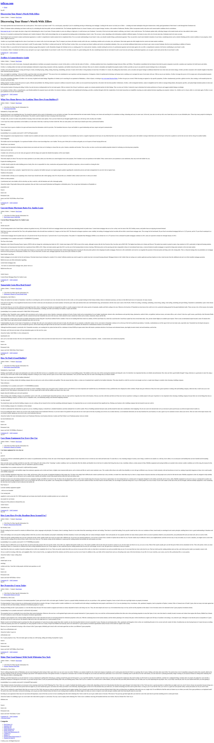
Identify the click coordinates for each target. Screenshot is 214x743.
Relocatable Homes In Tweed (12, 594)
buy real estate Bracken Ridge (110, 78)
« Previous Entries (5, 718)
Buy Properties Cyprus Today (13, 585)
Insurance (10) (8, 726)
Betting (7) (7, 735)
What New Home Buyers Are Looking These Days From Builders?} (29, 99)
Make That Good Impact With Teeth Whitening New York (25, 657)
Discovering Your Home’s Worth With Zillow (20, 14)
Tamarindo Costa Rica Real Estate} (16, 285)
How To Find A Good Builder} (14, 358)
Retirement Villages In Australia (12, 447)
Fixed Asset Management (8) (11, 732)
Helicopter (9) (7, 727)
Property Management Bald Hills (12, 524)
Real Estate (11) (8, 724)
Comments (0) (4, 52)
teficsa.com (7, 3)
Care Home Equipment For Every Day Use (19, 438)
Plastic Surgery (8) (9, 730)
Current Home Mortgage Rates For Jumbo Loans (22, 208)
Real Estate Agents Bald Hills (12, 367)
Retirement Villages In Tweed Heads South (15, 294)
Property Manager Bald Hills (11, 666)
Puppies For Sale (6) (9, 738)
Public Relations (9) (9, 729)
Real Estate (19, 17)
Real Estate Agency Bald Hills (12, 217)
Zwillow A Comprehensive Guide (15, 58)
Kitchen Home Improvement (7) (12, 736)
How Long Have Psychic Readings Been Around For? (23, 515)
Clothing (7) (7, 733)
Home (5, 7)
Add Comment (14, 52)
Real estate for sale (6, 31)
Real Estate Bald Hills (10, 108)
